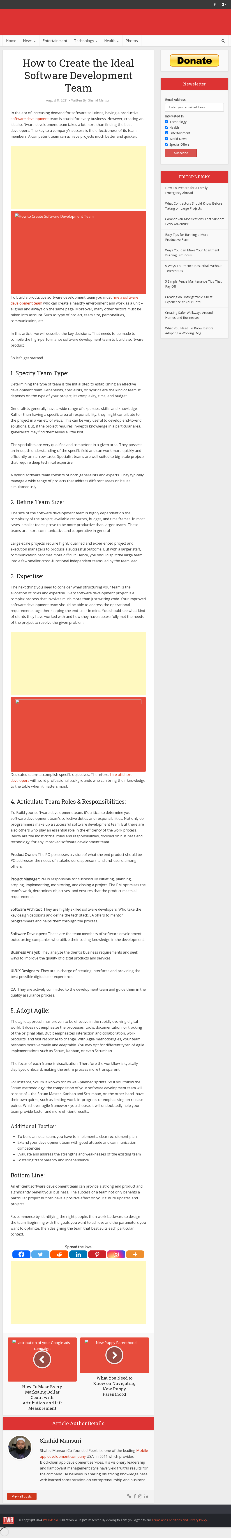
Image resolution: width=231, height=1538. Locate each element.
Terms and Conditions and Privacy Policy (179, 1520)
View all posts (22, 1496)
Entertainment (55, 40)
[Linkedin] (78, 1254)
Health (110, 40)
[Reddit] (59, 1254)
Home (11, 40)
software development (30, 118)
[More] (135, 1254)
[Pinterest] (97, 1254)
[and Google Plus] (223, 4)
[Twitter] (40, 1254)
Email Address (175, 99)
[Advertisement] (78, 177)
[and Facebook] (214, 4)
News (27, 40)
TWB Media (50, 1520)
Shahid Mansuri (99, 100)
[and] (129, 1496)
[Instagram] (116, 1254)
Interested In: (174, 116)
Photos (132, 40)
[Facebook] (21, 1254)
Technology (84, 40)
